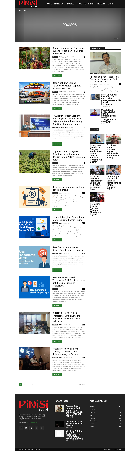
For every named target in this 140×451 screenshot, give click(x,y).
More (110, 3)
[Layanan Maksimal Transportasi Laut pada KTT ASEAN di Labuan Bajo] (97, 170)
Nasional (59, 3)
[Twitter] (26, 428)
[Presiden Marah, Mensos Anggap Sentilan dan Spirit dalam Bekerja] (113, 139)
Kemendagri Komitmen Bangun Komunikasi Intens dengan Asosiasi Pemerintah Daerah (96, 153)
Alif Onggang (62, 56)
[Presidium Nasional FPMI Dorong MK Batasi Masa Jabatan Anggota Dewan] (34, 358)
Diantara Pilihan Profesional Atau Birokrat (74, 423)
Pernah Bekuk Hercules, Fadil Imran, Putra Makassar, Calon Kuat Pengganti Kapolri (74, 411)
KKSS (91, 415)
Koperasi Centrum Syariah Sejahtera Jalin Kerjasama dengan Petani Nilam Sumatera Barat (68, 155)
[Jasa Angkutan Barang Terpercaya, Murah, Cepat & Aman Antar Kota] (34, 93)
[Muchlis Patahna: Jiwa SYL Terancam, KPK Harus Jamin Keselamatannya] (59, 433)
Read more (57, 75)
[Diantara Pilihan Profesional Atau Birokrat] (59, 424)
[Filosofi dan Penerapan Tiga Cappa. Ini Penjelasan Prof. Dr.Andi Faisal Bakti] (105, 63)
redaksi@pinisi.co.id (32, 423)
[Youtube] (42, 428)
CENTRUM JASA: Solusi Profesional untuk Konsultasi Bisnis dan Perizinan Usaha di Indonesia (67, 317)
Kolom (92, 407)
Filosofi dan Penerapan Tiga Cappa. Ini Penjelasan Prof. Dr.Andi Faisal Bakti (104, 79)
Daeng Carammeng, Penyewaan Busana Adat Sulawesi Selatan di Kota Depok (68, 51)
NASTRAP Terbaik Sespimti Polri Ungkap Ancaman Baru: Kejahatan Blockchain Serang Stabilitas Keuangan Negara (67, 120)
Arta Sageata (62, 91)
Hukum (101, 3)
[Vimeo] (31, 428)
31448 (83, 193)
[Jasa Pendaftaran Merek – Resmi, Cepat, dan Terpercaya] (34, 257)
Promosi (55, 56)
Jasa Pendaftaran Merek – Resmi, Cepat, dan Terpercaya (67, 248)
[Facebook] (21, 428)
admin (60, 163)
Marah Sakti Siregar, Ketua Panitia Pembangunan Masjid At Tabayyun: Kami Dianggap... (109, 116)
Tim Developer (117, 449)
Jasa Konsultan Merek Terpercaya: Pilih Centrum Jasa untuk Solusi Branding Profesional (68, 281)
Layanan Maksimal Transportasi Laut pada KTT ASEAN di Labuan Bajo (96, 182)
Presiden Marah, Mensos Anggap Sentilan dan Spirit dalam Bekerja (112, 151)
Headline (92, 412)
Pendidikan (93, 421)
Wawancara (93, 73)
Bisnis (91, 3)
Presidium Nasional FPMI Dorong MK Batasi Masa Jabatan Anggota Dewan (65, 351)
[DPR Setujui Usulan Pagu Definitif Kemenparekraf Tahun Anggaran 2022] (113, 170)
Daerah (71, 3)
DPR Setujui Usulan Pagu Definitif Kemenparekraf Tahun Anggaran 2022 (114, 182)
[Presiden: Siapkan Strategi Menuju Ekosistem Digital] (97, 197)
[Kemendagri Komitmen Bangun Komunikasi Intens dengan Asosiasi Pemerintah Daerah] (97, 139)
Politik (82, 3)
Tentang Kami (107, 449)
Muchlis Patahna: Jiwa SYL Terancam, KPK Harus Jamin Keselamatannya (74, 435)
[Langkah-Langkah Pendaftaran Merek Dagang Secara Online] (34, 227)
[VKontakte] (36, 428)
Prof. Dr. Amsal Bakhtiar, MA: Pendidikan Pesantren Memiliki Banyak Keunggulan (111, 99)
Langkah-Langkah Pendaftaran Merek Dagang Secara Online (68, 218)
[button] (118, 4)
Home (49, 3)
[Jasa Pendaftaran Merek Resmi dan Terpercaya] (34, 197)
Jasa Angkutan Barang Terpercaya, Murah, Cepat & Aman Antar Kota (66, 86)
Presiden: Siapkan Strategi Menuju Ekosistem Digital (95, 209)
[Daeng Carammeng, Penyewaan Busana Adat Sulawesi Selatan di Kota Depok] (34, 58)
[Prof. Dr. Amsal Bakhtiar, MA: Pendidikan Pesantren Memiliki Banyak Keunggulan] (95, 97)
